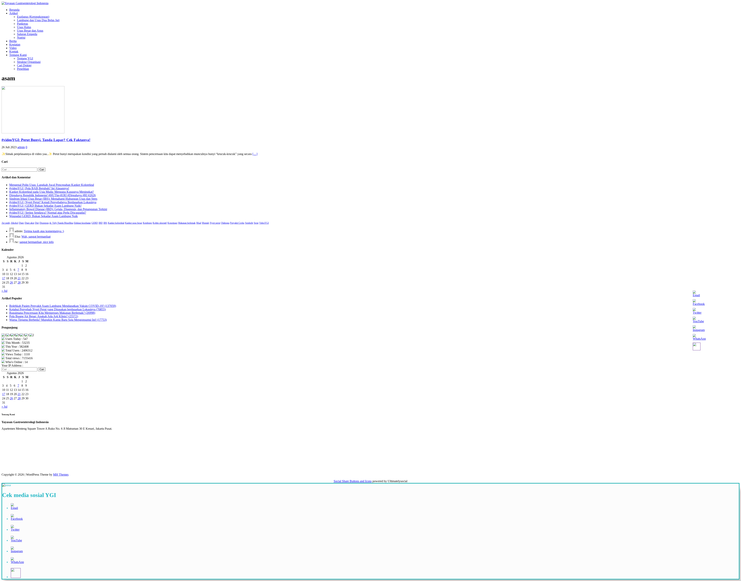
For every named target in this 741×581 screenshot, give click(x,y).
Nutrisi (21, 37)
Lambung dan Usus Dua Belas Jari (38, 20)
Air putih (6, 223)
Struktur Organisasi (29, 62)
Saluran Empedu (27, 34)
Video (13, 48)
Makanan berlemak (186, 223)
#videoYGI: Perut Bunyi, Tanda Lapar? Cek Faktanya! (46, 140)
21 (19, 278)
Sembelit (249, 223)
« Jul (4, 290)
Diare (21, 223)
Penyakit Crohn (237, 223)
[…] (254, 154)
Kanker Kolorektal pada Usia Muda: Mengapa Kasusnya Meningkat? (51, 191)
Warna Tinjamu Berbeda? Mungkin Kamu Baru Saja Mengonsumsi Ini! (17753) (58, 319)
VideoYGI (264, 223)
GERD (94, 223)
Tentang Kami (18, 55)
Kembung (147, 223)
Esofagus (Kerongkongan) (33, 16)
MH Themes (61, 474)
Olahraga (225, 223)
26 (11, 282)
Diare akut (29, 223)
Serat (256, 223)
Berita (13, 41)
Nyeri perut (215, 223)
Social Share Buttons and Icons (353, 481)
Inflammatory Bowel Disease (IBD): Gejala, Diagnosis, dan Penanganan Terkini (58, 209)
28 (19, 282)
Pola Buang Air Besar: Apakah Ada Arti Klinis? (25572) (43, 316)
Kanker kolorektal (116, 223)
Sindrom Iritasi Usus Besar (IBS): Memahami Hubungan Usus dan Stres (53, 198)
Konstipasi (172, 223)
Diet (37, 223)
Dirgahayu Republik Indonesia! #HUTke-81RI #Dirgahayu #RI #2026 (52, 195)
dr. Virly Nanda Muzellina (61, 223)
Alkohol (14, 223)
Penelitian (23, 68)
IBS (105, 223)
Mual (198, 223)
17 (3, 278)
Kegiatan (14, 44)
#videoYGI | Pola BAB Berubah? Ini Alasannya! (39, 188)
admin (21, 147)
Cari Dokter (24, 65)
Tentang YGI (25, 58)
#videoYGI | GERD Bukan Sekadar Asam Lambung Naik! (45, 205)
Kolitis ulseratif (160, 223)
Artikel (13, 13)
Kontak (13, 51)
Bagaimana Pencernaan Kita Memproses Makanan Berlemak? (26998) (52, 312)
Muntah (205, 223)
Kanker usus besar (133, 223)
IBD (101, 223)
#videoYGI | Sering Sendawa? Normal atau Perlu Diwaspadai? (47, 212)
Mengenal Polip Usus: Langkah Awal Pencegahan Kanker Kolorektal (51, 184)
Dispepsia (44, 223)
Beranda (14, 9)
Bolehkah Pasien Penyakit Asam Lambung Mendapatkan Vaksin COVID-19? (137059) (62, 305)
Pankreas (22, 23)
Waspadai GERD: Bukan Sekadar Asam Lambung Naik (43, 216)
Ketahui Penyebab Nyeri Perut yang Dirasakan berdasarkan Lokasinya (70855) (57, 309)
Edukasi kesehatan (82, 223)
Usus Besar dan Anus (30, 30)
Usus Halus (24, 27)
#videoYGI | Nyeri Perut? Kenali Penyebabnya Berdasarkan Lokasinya (52, 202)
